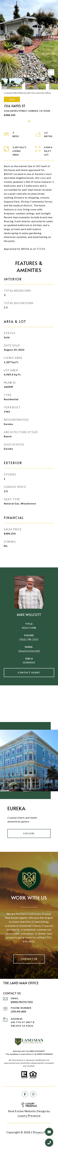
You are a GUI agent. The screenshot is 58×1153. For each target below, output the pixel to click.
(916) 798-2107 (29, 639)
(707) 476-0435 (18, 1011)
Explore (29, 833)
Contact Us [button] (29, 959)
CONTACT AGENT (29, 672)
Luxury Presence (29, 1115)
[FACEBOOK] (25, 1094)
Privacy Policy (42, 1132)
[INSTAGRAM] (33, 1094)
